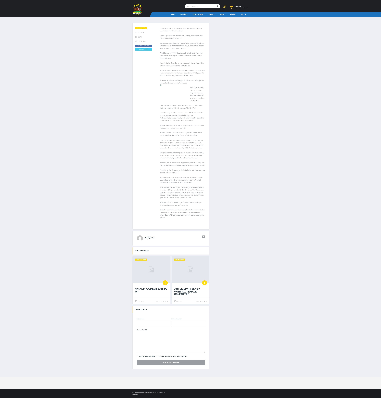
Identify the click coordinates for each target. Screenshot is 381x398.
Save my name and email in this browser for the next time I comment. (163, 356)
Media (211, 14)
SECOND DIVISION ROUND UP (151, 290)
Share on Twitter (143, 49)
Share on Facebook (144, 45)
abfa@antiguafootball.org (241, 8)
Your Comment (142, 330)
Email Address (176, 319)
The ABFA (183, 14)
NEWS (173, 14)
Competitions (197, 14)
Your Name (140, 319)
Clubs (232, 14)
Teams (221, 14)
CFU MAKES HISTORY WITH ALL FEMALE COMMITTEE (187, 291)
